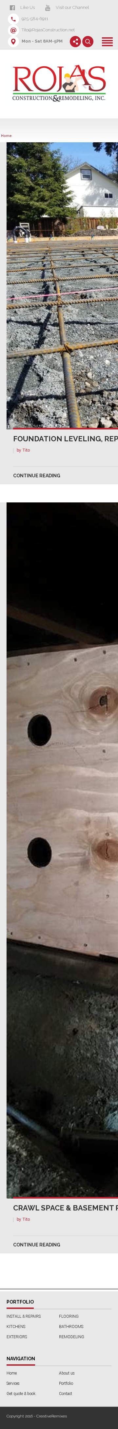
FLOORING (69, 1316)
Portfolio (66, 1383)
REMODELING (71, 1337)
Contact (65, 1393)
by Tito (23, 450)
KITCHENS (16, 1326)
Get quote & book (21, 1393)
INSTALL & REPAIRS (24, 1316)
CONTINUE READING (36, 475)
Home (6, 136)
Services (13, 1383)
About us (67, 1373)
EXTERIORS (17, 1337)
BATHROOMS (71, 1326)
